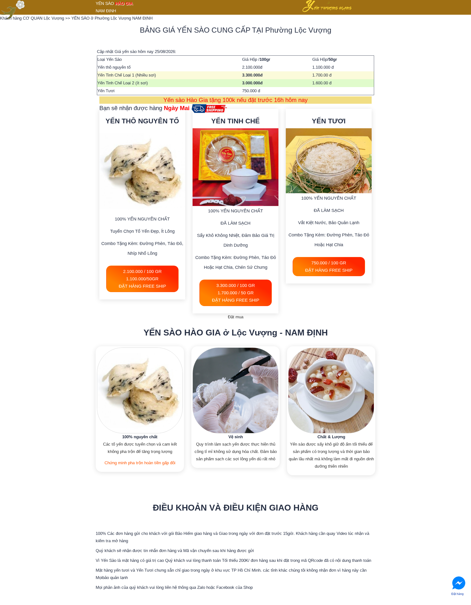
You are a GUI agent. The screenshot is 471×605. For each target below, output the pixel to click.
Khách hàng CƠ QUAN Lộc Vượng (32, 18)
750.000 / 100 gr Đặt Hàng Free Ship (329, 266)
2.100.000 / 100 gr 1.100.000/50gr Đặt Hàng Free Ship (142, 279)
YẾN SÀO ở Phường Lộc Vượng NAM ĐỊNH (112, 18)
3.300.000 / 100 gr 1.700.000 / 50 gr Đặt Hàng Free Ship (235, 293)
